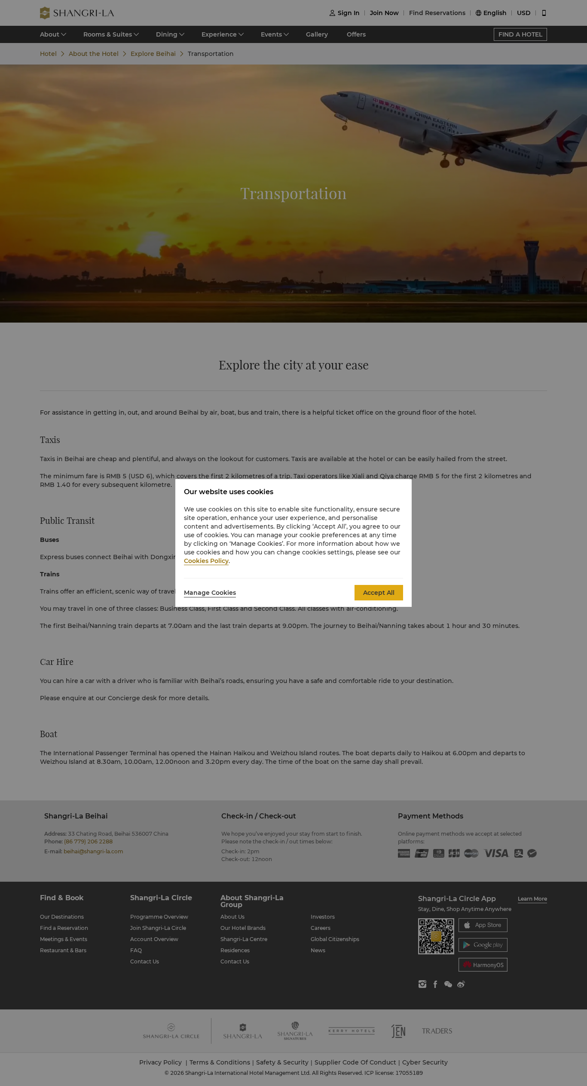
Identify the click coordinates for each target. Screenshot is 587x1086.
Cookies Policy (206, 561)
